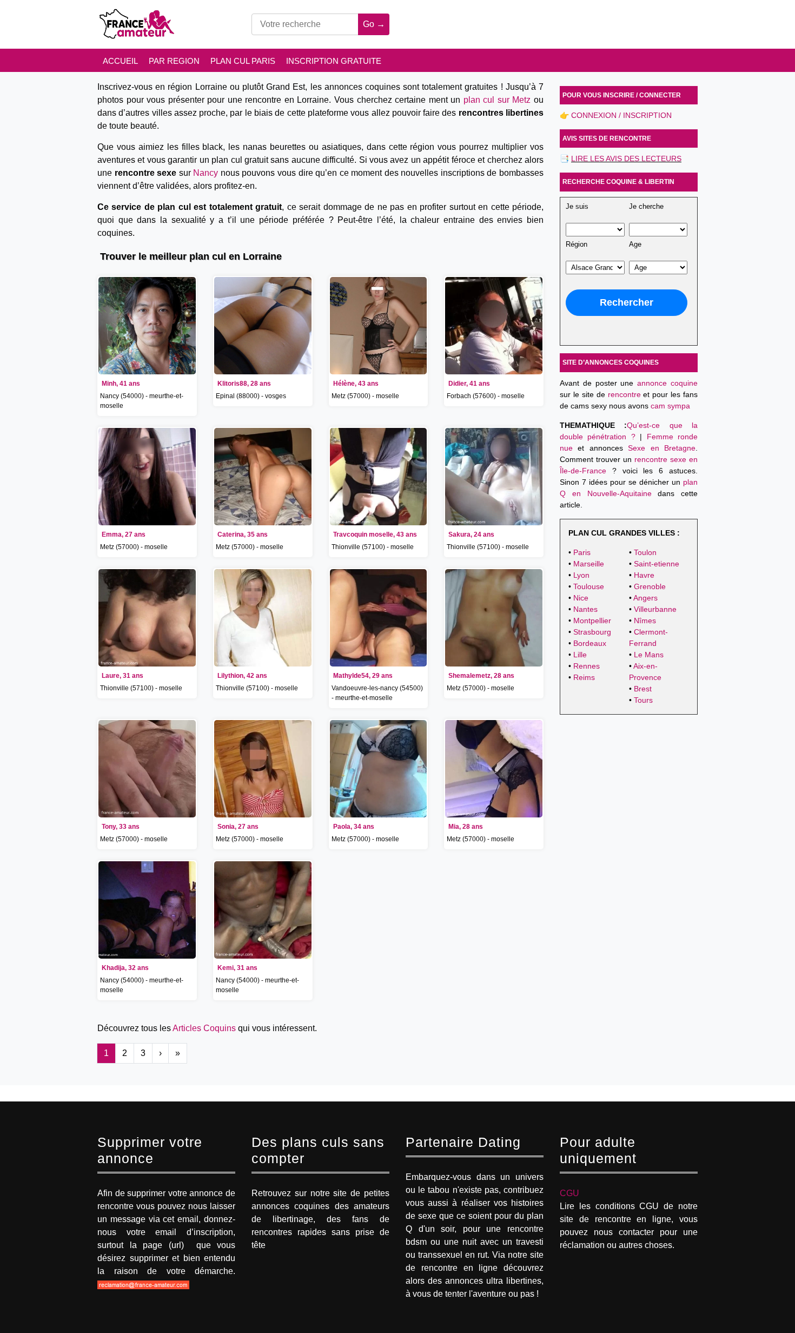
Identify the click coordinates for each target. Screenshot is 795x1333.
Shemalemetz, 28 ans (481, 675)
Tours (643, 700)
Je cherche (646, 206)
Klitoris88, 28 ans (244, 383)
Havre (644, 575)
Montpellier (592, 620)
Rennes (586, 666)
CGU (569, 1193)
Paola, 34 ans (354, 826)
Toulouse (588, 586)
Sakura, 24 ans (471, 534)
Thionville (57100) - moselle (373, 547)
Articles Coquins (204, 1028)
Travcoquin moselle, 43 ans (375, 534)
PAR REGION (174, 60)
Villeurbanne (655, 609)
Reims (584, 677)
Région (576, 244)
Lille (580, 654)
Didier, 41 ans (469, 383)
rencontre (624, 394)
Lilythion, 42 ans (242, 675)
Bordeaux (589, 643)
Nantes (585, 609)
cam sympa (670, 405)
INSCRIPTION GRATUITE (333, 60)
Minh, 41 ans (121, 383)
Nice (580, 597)
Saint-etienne (656, 563)
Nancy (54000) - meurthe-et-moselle (141, 401)
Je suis (577, 206)
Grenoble (650, 586)
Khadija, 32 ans (125, 968)
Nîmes (645, 620)
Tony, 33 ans (120, 826)
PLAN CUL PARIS (242, 60)
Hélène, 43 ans (356, 383)
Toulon (645, 552)
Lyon (581, 575)
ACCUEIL (120, 60)
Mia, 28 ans (466, 826)
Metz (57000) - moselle (365, 396)
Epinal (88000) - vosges (251, 396)
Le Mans (649, 654)
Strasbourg (592, 632)
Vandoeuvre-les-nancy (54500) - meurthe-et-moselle (377, 693)
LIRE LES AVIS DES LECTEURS (626, 158)
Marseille (588, 563)
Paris (582, 552)
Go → (374, 24)
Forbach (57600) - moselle (486, 396)
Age (635, 244)
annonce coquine (667, 383)
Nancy (205, 172)
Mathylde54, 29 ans (363, 675)
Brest (643, 688)
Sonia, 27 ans (238, 826)
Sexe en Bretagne (661, 448)
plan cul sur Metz (497, 99)
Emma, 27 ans (123, 534)
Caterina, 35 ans (242, 534)
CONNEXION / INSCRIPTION (621, 115)
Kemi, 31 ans (237, 968)
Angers (645, 597)
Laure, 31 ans (122, 675)
